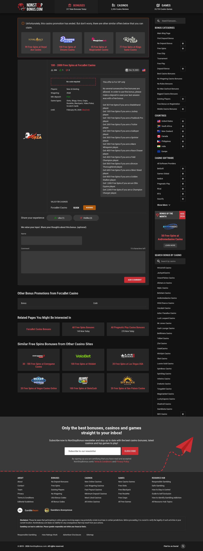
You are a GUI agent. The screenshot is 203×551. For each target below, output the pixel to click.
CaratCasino (162, 348)
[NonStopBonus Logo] (30, 6)
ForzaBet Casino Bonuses (38, 329)
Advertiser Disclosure (72, 535)
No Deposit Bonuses (59, 482)
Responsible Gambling (161, 482)
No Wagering (56, 494)
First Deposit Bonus (165, 38)
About (20, 482)
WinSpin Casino (163, 353)
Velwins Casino (163, 379)
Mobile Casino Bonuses (167, 109)
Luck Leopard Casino (166, 318)
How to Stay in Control (161, 490)
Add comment (135, 280)
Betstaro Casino (164, 293)
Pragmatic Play (163, 184)
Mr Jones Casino (164, 323)
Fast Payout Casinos (93, 490)
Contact (21, 486)
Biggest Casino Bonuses (167, 94)
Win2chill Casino (164, 268)
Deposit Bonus (163, 68)
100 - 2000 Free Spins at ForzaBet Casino (73, 65)
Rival (159, 189)
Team (20, 490)
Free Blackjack (124, 490)
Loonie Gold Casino (165, 363)
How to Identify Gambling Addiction (166, 498)
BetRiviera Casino (164, 333)
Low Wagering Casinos (94, 486)
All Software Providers (166, 163)
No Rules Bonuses (165, 84)
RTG (159, 194)
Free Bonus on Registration (168, 104)
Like (61, 218)
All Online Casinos (92, 502)
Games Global (163, 173)
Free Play (161, 63)
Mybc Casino (162, 288)
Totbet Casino (163, 338)
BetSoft (160, 168)
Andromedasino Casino (167, 298)
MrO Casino (162, 414)
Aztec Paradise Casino (166, 313)
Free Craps (122, 498)
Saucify (160, 199)
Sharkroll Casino (164, 404)
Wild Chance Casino (165, 303)
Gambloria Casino (164, 409)
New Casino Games (126, 482)
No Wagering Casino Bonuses (169, 79)
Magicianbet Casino (165, 394)
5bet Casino (162, 358)
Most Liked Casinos (93, 498)
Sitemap (89, 535)
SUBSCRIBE (130, 451)
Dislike (87, 218)
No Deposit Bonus (164, 43)
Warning (89, 208)
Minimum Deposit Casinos (96, 494)
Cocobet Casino (163, 308)
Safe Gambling (158, 486)
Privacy (21, 494)
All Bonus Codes (58, 502)
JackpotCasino (163, 273)
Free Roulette (123, 494)
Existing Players (163, 99)
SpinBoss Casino (164, 369)
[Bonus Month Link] (170, 230)
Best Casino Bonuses (166, 74)
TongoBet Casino (164, 389)
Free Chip (161, 53)
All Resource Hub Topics (162, 502)
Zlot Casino (162, 343)
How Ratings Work (50, 535)
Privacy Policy (122, 461)
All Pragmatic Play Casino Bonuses (128, 329)
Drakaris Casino (164, 384)
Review (76, 208)
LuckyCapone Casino (166, 399)
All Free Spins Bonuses (83, 329)
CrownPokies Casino (166, 278)
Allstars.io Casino (164, 283)
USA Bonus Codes (58, 498)
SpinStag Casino (164, 374)
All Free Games (124, 502)
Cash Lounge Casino (165, 328)
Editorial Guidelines (26, 502)
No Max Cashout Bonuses (168, 89)
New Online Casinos (93, 482)
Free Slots (122, 486)
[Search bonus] (158, 21)
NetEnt (160, 179)
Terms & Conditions (103, 461)
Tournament (162, 58)
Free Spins (161, 48)
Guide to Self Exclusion (161, 494)
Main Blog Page (163, 33)
